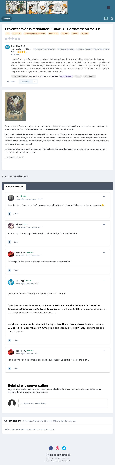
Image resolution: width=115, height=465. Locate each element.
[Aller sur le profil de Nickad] (11, 226)
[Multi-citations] (9, 214)
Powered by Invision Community (57, 461)
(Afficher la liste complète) (64, 421)
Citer (16, 214)
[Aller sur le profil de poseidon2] (11, 254)
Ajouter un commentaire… (35, 403)
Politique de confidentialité (57, 455)
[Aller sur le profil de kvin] (11, 198)
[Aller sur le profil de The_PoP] (7, 47)
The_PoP (21, 46)
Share (12, 81)
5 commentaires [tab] (14, 186)
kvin (18, 196)
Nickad (19, 224)
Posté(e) (29, 199)
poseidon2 (21, 252)
